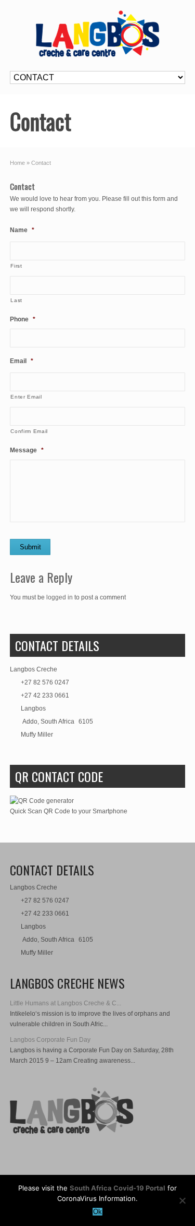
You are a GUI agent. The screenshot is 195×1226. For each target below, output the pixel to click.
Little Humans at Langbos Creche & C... (65, 1003)
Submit (30, 547)
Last (16, 300)
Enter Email (26, 397)
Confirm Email (29, 431)
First (16, 266)
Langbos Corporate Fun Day (50, 1039)
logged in (59, 597)
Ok (97, 1212)
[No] (182, 1200)
